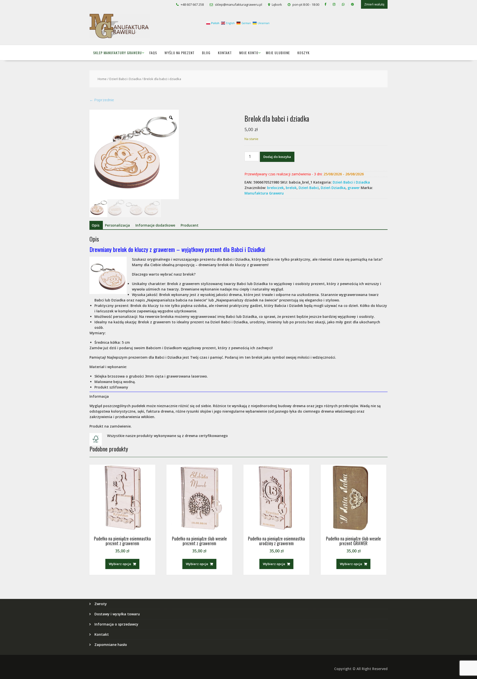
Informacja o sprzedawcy (116, 624)
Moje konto (248, 52)
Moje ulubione (278, 52)
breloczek (275, 187)
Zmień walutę (374, 4)
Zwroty (100, 603)
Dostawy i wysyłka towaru (117, 614)
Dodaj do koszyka (277, 156)
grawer (354, 187)
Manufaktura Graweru (264, 193)
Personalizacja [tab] (117, 225)
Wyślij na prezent (179, 52)
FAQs (153, 52)
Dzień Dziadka (333, 187)
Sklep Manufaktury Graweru (117, 52)
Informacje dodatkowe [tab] (155, 225)
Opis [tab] (95, 225)
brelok (291, 187)
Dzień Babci (309, 187)
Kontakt (225, 52)
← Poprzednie (101, 99)
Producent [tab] (190, 225)
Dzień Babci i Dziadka (125, 79)
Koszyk (303, 52)
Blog (206, 52)
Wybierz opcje (120, 564)
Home (102, 79)
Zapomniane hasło (110, 644)
